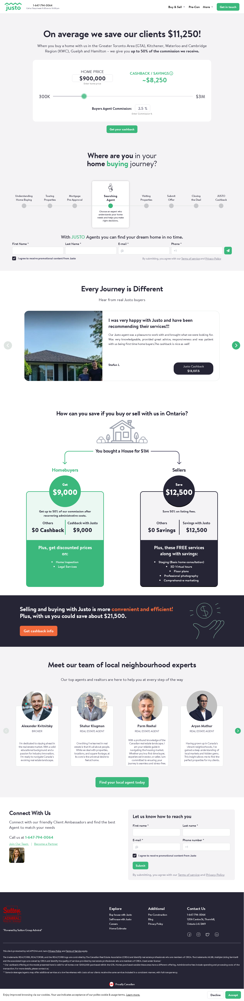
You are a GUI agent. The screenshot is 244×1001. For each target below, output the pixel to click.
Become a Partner (46, 844)
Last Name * (73, 243)
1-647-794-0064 (39, 837)
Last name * (190, 825)
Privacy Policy (54, 951)
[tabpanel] (122, 248)
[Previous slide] (8, 345)
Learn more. (133, 995)
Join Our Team (18, 844)
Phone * (176, 243)
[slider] (84, 96)
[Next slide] (236, 345)
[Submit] (228, 250)
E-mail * (123, 243)
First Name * (20, 243)
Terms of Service (73, 951)
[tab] (24, 204)
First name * (141, 825)
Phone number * (193, 840)
